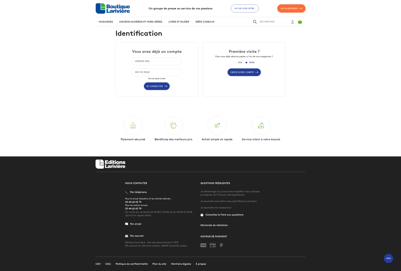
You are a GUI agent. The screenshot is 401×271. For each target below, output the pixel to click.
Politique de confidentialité (132, 263)
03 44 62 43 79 (133, 208)
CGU (108, 263)
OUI (240, 62)
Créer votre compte (242, 72)
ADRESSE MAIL (142, 61)
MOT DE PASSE (142, 72)
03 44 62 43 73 (133, 201)
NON (251, 62)
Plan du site (159, 263)
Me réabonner (289, 8)
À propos (201, 263)
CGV (98, 263)
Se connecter (154, 86)
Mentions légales (181, 263)
